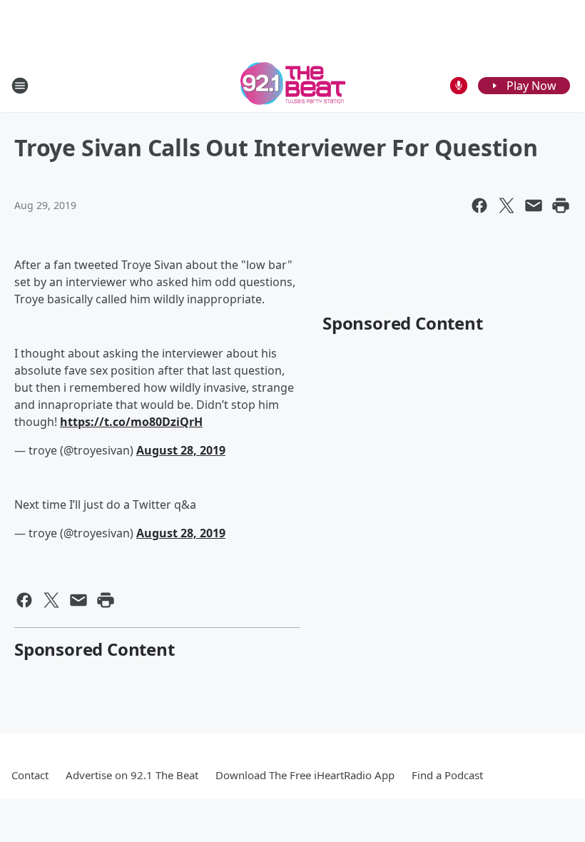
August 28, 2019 (180, 450)
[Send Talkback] (458, 85)
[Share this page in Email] (534, 205)
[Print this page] (561, 205)
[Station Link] (292, 85)
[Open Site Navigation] (20, 85)
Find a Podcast (447, 775)
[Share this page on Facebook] (479, 205)
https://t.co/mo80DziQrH (131, 422)
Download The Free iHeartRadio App (305, 775)
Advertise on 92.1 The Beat (132, 775)
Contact (30, 775)
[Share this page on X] (507, 205)
